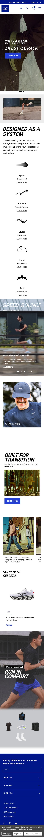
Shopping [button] (8, 793)
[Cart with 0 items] (33, 9)
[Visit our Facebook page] (4, 824)
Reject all (17, 833)
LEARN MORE (22, 183)
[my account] (21, 8)
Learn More (13, 55)
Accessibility (8, 816)
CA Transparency (10, 812)
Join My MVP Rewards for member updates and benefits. (20, 762)
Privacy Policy (9, 803)
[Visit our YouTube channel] (16, 824)
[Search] (27, 8)
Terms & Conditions (11, 808)
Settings (6, 833)
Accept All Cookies (33, 833)
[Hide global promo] (40, 2)
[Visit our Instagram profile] (10, 824)
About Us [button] (8, 778)
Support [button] (8, 785)
